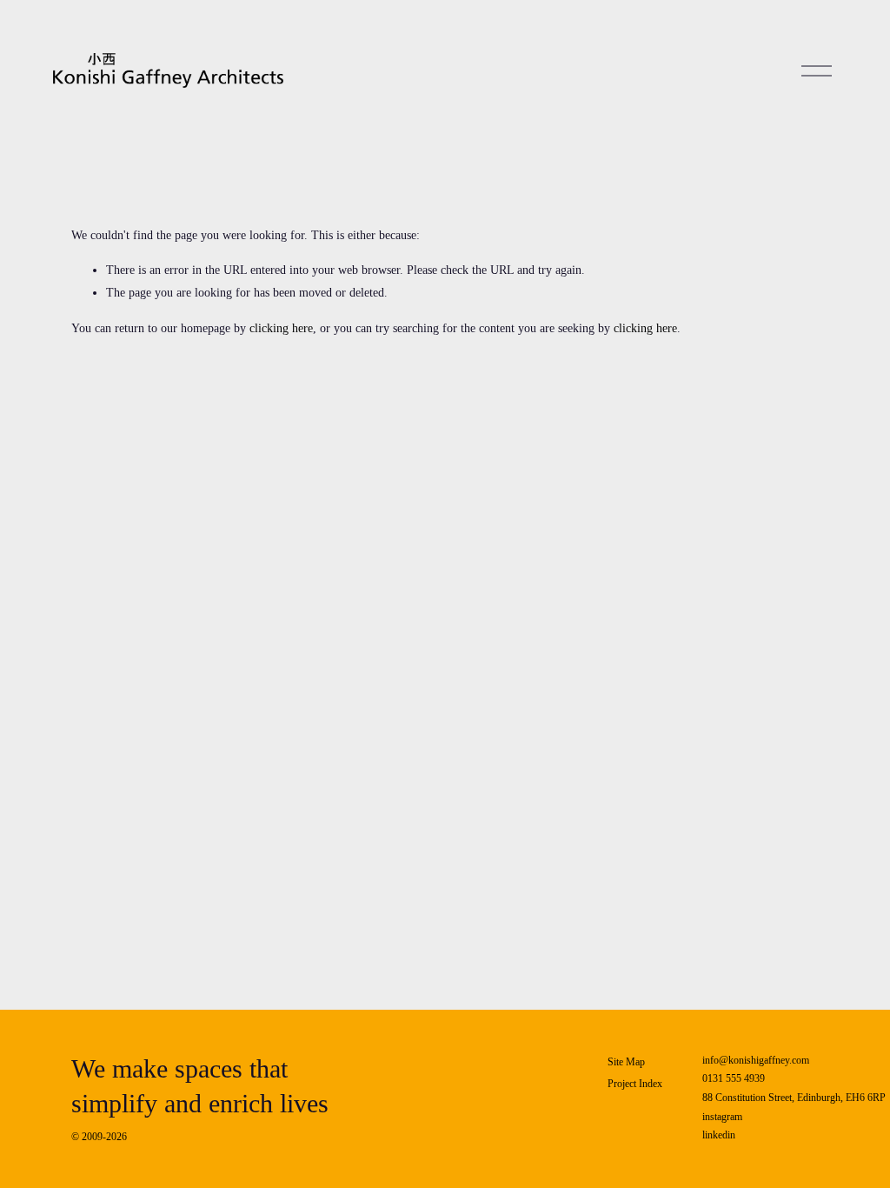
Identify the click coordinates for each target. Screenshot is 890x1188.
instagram (722, 1117)
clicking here (281, 328)
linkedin (718, 1135)
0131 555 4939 (733, 1078)
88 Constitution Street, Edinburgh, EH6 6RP (794, 1097)
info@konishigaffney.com (755, 1060)
